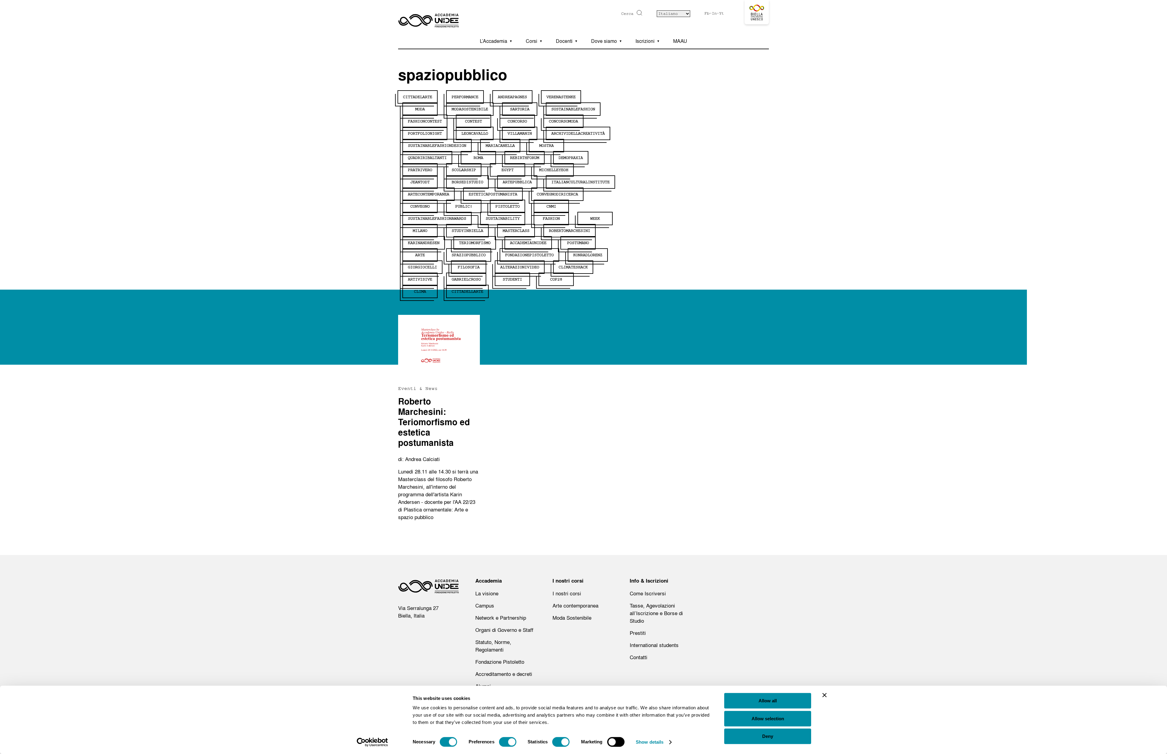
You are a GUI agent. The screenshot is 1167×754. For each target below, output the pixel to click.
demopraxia (571, 157)
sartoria (519, 109)
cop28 (556, 279)
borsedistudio (467, 182)
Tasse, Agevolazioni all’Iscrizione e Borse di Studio (656, 613)
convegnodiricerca (557, 194)
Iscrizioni (645, 41)
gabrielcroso (466, 279)
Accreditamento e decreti (503, 673)
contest (473, 121)
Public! (463, 206)
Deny (767, 736)
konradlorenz (587, 255)
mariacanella (500, 145)
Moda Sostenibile (572, 617)
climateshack (573, 267)
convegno (420, 206)
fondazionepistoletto (529, 255)
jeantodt (420, 182)
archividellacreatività (578, 133)
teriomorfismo (475, 243)
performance (465, 97)
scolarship (464, 170)
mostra (546, 145)
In (714, 13)
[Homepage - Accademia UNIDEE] (428, 16)
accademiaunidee (528, 243)
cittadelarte (417, 97)
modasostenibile (470, 109)
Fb (706, 13)
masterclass (516, 230)
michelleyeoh (553, 170)
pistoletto (507, 206)
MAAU (680, 41)
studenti (512, 279)
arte (420, 255)
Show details (649, 742)
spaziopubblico (469, 255)
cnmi (551, 206)
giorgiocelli (422, 267)
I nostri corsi (567, 593)
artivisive (420, 279)
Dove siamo (604, 41)
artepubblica (517, 182)
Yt (721, 13)
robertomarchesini (569, 230)
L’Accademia (493, 41)
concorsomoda (563, 121)
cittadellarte (467, 291)
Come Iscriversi (648, 593)
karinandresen (423, 243)
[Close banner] (824, 695)
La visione (486, 593)
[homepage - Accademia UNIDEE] (428, 588)
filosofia (469, 267)
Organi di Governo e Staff (504, 629)
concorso (517, 121)
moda (420, 109)
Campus (484, 605)
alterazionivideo (519, 267)
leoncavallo (474, 133)
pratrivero (420, 170)
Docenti (564, 41)
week (595, 218)
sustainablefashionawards (437, 218)
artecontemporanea (428, 194)
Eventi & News (418, 388)
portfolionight (425, 133)
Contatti (638, 657)
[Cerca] (638, 13)
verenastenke (561, 97)
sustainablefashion (573, 109)
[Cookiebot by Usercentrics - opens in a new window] (372, 742)
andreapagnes (512, 97)
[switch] (507, 742)
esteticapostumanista (493, 194)
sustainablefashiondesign (437, 145)
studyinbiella (467, 230)
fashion (551, 218)
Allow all (768, 700)
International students (654, 645)
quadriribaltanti (427, 157)
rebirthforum (524, 157)
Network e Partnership (500, 617)
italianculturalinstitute (580, 182)
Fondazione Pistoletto (499, 661)
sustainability (503, 218)
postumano (578, 243)
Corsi (531, 41)
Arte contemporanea (575, 605)
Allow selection (768, 718)
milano (420, 230)
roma (478, 157)
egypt (507, 170)
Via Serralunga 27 (418, 607)
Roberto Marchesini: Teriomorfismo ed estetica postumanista (434, 422)
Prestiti (638, 632)
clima (420, 291)
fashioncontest (425, 121)
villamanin (520, 133)
